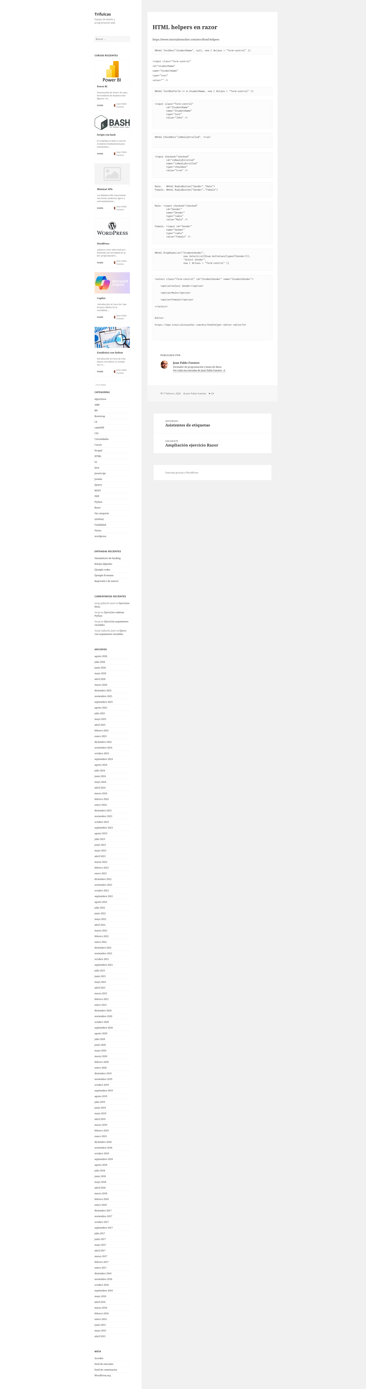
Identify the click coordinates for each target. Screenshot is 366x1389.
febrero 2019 (102, 1130)
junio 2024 (100, 776)
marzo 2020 (101, 1056)
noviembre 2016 (103, 1279)
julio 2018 (100, 1170)
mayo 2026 (100, 673)
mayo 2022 (100, 919)
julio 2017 (100, 1233)
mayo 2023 (100, 850)
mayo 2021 (100, 982)
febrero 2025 (102, 730)
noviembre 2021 (103, 953)
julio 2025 (100, 713)
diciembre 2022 (103, 879)
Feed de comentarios (106, 1369)
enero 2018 (101, 1204)
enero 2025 (101, 736)
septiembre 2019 (104, 1090)
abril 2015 (100, 1336)
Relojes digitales (103, 563)
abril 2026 (100, 679)
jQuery (98, 484)
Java (97, 467)
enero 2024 (101, 804)
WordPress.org (103, 1375)
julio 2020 (100, 1039)
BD (96, 410)
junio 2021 (100, 976)
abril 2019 (100, 1119)
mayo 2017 (100, 1244)
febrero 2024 (102, 799)
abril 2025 (100, 724)
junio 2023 (100, 844)
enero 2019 (101, 1136)
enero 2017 (101, 1267)
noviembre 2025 (103, 696)
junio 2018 (100, 1176)
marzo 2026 (101, 684)
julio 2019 (100, 1102)
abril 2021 (100, 987)
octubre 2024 (102, 753)
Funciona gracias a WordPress (181, 472)
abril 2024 (100, 787)
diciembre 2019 (103, 1073)
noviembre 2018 (103, 1147)
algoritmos (100, 399)
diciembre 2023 (103, 810)
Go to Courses (101, 385)
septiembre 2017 (104, 1227)
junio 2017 (100, 1239)
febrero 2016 (102, 1313)
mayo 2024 (100, 782)
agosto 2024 (101, 764)
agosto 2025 (101, 707)
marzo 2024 (101, 793)
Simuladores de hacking (108, 558)
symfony (99, 519)
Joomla (98, 479)
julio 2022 (100, 907)
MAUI (98, 490)
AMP (97, 404)
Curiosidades (102, 439)
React (98, 507)
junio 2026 (100, 667)
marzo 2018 (101, 1193)
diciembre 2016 (103, 1273)
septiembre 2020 (104, 1027)
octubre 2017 (102, 1222)
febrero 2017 (102, 1262)
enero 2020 (101, 1067)
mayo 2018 (100, 1182)
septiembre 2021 (104, 964)
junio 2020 (100, 1044)
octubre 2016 (102, 1284)
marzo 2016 (101, 1307)
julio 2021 (100, 970)
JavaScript (100, 473)
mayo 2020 (100, 1050)
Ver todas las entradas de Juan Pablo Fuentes (197, 370)
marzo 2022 (101, 930)
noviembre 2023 (103, 816)
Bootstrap (100, 416)
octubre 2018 (102, 1153)
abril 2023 (100, 856)
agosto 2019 (101, 1096)
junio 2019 (100, 1107)
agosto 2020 (101, 1033)
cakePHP (99, 427)
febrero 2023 (102, 867)
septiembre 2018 (104, 1159)
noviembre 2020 (103, 1016)
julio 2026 (100, 661)
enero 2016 (101, 1319)
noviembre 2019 (103, 1079)
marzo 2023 (101, 862)
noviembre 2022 (103, 884)
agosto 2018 (101, 1164)
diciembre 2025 (103, 690)
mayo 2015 (100, 1330)
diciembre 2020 (103, 1010)
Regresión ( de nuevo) (106, 581)
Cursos (98, 444)
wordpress (100, 536)
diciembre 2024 (103, 742)
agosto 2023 (101, 833)
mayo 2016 (100, 1296)
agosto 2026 (101, 656)
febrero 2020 (102, 1062)
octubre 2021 (102, 959)
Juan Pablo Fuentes (196, 393)
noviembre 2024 (103, 747)
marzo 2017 (101, 1256)
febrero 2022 (102, 936)
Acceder (99, 1358)
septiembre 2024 (104, 759)
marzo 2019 (101, 1124)
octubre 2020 (102, 1022)
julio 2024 (100, 770)
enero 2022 (101, 942)
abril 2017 (100, 1250)
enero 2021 (101, 1004)
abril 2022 (100, 924)
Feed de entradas (104, 1364)
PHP (97, 496)
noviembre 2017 (103, 1216)
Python (98, 501)
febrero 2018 (102, 1199)
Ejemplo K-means (104, 575)
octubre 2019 (102, 1084)
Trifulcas (103, 14)
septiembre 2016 (104, 1290)
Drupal (98, 450)
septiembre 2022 (104, 896)
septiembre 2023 (104, 827)
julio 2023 (100, 839)
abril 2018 (100, 1187)
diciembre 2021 (103, 947)
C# (96, 421)
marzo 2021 (101, 993)
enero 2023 (101, 873)
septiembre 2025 (104, 702)
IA (96, 461)
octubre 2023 (102, 822)
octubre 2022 (102, 890)
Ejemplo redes (102, 569)
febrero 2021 (102, 999)
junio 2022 (100, 913)
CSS (97, 433)
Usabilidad (100, 524)
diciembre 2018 (103, 1142)
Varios (98, 530)
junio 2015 (100, 1324)
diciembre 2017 (103, 1210)
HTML (98, 456)
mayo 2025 (100, 719)
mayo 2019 (100, 1113)
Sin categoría (102, 513)
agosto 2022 (101, 902)
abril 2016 (100, 1302)
